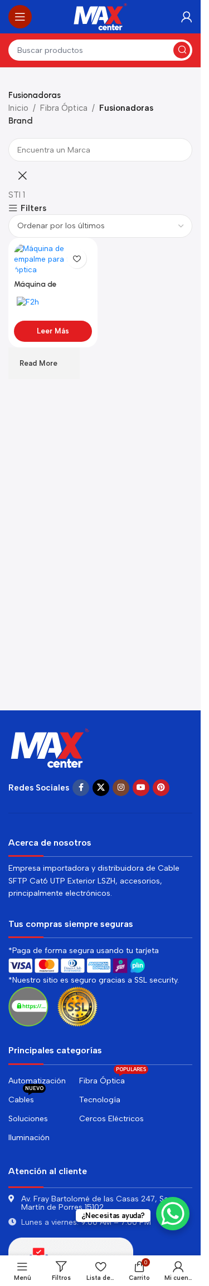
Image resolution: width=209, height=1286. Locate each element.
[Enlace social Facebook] (80, 787)
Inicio (18, 108)
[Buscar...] (181, 50)
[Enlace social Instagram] (121, 787)
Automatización (37, 1081)
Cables (25, 1098)
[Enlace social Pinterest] (161, 787)
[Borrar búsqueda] (22, 175)
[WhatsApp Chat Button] (172, 1213)
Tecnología (99, 1100)
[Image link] (50, 747)
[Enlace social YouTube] (141, 787)
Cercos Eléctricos (111, 1118)
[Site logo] (100, 16)
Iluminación (29, 1137)
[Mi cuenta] (187, 17)
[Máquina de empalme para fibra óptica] (53, 259)
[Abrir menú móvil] (20, 17)
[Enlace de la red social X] (101, 787)
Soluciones (28, 1118)
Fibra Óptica (64, 108)
